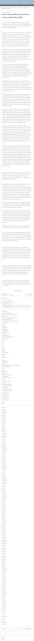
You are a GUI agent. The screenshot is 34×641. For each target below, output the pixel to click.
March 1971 (3, 621)
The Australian (4, 382)
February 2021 (4, 475)
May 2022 (3, 458)
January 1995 (4, 581)
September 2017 (4, 510)
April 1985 (3, 595)
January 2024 (4, 431)
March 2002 (3, 556)
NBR (2, 358)
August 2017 (4, 512)
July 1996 (3, 578)
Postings (3, 368)
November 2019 (4, 496)
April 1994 (3, 584)
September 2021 (4, 469)
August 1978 (4, 603)
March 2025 (3, 415)
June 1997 (3, 573)
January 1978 (4, 605)
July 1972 (3, 617)
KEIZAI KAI (3, 349)
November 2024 (4, 418)
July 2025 (3, 414)
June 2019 (3, 504)
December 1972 (4, 616)
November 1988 (4, 594)
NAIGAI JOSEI (4, 354)
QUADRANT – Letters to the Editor (7, 374)
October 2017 (4, 508)
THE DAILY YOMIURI (5, 387)
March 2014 (3, 529)
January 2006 (4, 548)
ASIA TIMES (4, 316)
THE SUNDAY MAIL (5, 396)
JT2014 (3, 344)
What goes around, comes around (7, 303)
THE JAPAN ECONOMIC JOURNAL (7, 390)
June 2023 (3, 440)
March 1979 (3, 598)
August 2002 (4, 554)
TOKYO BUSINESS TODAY (6, 398)
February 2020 (4, 493)
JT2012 (3, 343)
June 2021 (3, 472)
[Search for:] (13, 629)
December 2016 (4, 521)
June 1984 (3, 597)
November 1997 (4, 572)
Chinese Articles (4, 328)
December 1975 (4, 606)
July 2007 (3, 546)
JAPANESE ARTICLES (5, 338)
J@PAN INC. (4, 333)
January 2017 (4, 519)
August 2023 (4, 437)
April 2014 (3, 527)
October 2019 (4, 497)
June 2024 (3, 425)
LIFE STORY (4, 351)
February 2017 (4, 518)
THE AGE (3, 379)
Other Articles (4, 363)
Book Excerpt (4, 325)
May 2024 (3, 426)
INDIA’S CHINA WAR (29, 294)
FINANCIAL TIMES (5, 332)
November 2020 (4, 480)
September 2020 (4, 483)
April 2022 (3, 459)
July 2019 (3, 502)
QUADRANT (4, 373)
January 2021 (4, 477)
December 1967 (4, 622)
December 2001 (4, 559)
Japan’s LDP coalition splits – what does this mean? (9, 302)
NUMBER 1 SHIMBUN (5, 362)
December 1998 (4, 568)
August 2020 (4, 485)
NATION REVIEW (4, 357)
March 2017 (3, 516)
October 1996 (4, 576)
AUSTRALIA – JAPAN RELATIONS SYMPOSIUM (9, 317)
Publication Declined (5, 371)
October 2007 (4, 545)
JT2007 (3, 341)
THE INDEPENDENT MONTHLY (7, 388)
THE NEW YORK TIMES (5, 395)
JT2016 (3, 346)
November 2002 (4, 551)
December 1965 (4, 624)
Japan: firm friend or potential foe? (7, 300)
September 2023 (4, 436)
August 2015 (4, 524)
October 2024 (4, 420)
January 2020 (4, 494)
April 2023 (3, 442)
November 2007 (4, 543)
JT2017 (3, 347)
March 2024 (3, 429)
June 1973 (3, 613)
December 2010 (4, 537)
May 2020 (3, 489)
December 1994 (4, 583)
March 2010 (3, 538)
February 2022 (4, 463)
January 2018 (4, 505)
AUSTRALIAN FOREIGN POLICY (7, 319)
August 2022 (4, 453)
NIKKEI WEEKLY (4, 360)
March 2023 (3, 444)
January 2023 (4, 447)
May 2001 (3, 562)
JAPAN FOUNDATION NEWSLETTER (7, 336)
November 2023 (4, 434)
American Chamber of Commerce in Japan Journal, (9, 314)
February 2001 (4, 565)
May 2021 (3, 474)
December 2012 (4, 532)
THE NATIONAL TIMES (5, 393)
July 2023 (3, 439)
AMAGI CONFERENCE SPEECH (7, 313)
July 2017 (3, 513)
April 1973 (3, 614)
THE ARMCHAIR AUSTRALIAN (6, 381)
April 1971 (3, 619)
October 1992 (4, 586)
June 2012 (3, 535)
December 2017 (4, 507)
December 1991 (4, 591)
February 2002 (4, 557)
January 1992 (4, 589)
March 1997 (3, 575)
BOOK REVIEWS (4, 327)
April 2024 (3, 428)
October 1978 (4, 602)
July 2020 (3, 486)
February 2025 (4, 417)
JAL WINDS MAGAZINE (5, 335)
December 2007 (4, 542)
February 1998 (4, 570)
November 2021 (4, 466)
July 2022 (3, 455)
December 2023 (4, 433)
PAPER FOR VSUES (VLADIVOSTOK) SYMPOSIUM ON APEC (11, 365)
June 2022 (3, 456)
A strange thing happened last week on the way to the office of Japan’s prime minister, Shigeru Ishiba (16, 305)
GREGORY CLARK (9, 20)
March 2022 (3, 461)
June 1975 (3, 608)
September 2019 (4, 499)
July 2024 (3, 423)
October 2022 (4, 450)
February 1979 (4, 600)
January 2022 (4, 464)
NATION (3, 355)
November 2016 (4, 523)
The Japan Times (4, 392)
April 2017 (3, 515)
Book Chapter (4, 324)
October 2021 (4, 467)
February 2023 (4, 445)
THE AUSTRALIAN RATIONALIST (7, 385)
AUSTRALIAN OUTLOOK (5, 322)
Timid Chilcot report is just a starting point (8, 294)
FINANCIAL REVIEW (5, 330)
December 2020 (4, 478)
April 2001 (3, 564)
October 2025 (4, 410)
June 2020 (3, 488)
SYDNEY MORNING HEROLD (6, 377)
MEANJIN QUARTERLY (5, 352)
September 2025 (4, 412)
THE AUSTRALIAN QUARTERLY (7, 384)
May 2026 (3, 409)
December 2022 (4, 448)
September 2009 (4, 540)
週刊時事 (3, 403)
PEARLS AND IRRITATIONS (7, 12)
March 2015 (3, 526)
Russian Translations (5, 376)
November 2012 (4, 534)
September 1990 (4, 592)
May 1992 (3, 587)
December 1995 (4, 579)
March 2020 (3, 491)
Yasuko (3, 401)
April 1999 (3, 567)
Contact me (2, 638)
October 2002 (4, 553)
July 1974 (3, 611)
